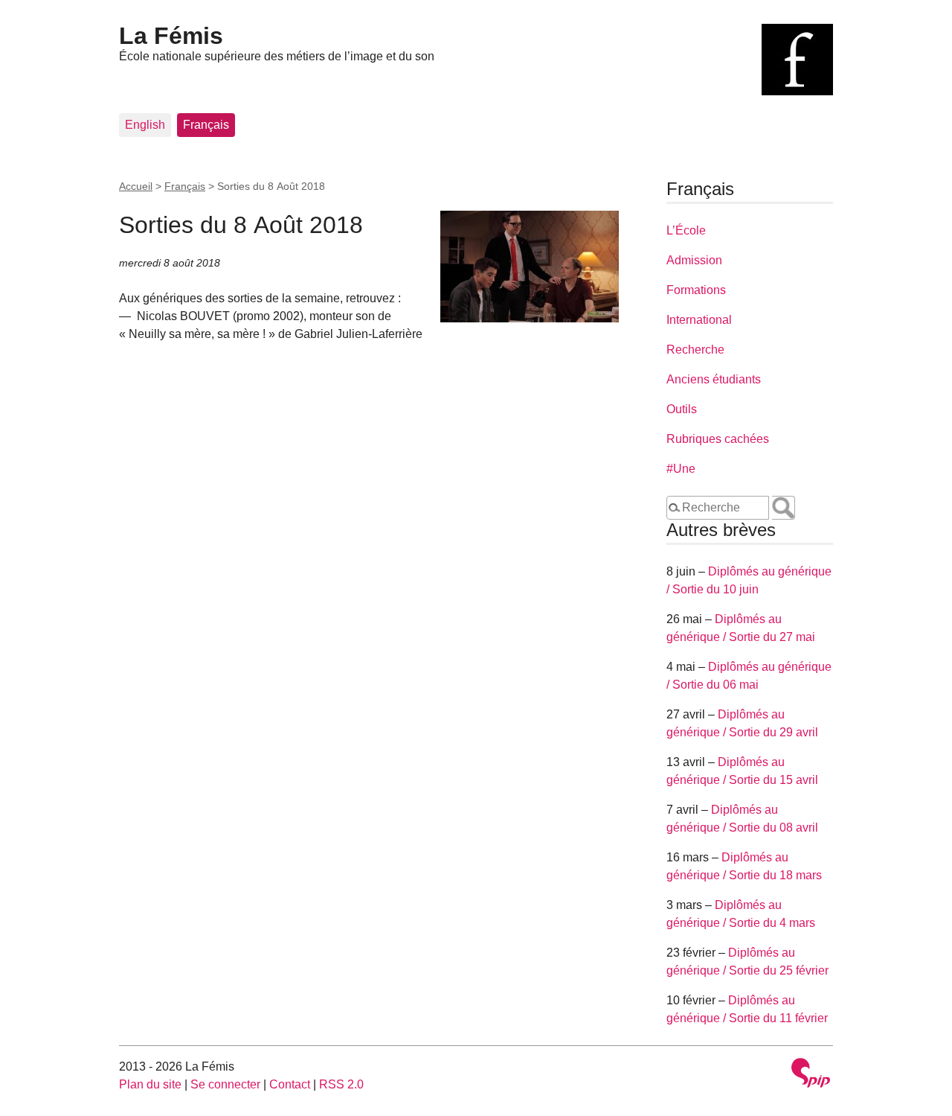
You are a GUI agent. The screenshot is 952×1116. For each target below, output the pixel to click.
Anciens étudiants (713, 379)
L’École (686, 230)
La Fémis (171, 35)
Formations (696, 290)
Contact (289, 1084)
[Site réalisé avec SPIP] (810, 1074)
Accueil (135, 186)
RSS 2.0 (341, 1084)
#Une (680, 468)
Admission (694, 260)
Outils (681, 409)
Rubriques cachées (717, 439)
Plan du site (150, 1084)
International (699, 319)
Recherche (695, 349)
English (145, 124)
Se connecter (225, 1084)
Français (206, 124)
